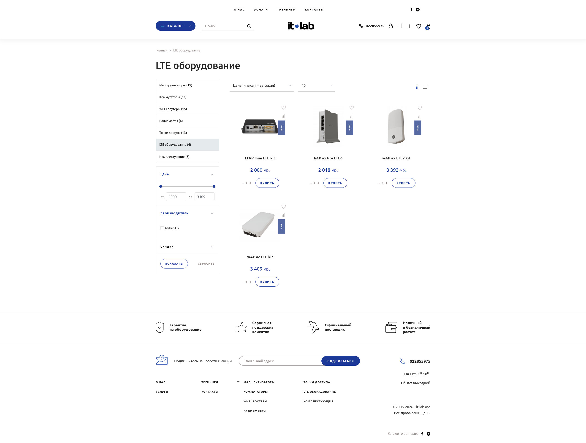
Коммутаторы (256, 391)
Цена (164, 174)
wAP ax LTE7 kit (396, 158)
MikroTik (172, 228)
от (162, 197)
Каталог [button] (175, 25)
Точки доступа (317, 382)
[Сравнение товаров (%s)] (408, 26)
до (190, 197)
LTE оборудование (320, 391)
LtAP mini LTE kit (260, 158)
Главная (161, 50)
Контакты (314, 9)
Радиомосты (255, 410)
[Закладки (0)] (419, 26)
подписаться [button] (340, 360)
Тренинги (286, 9)
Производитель (174, 213)
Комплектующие (318, 401)
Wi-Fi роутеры (255, 401)
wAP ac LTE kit (260, 257)
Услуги (261, 9)
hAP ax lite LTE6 (328, 158)
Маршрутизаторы (259, 382)
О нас (239, 9)
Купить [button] (267, 183)
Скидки (167, 246)
